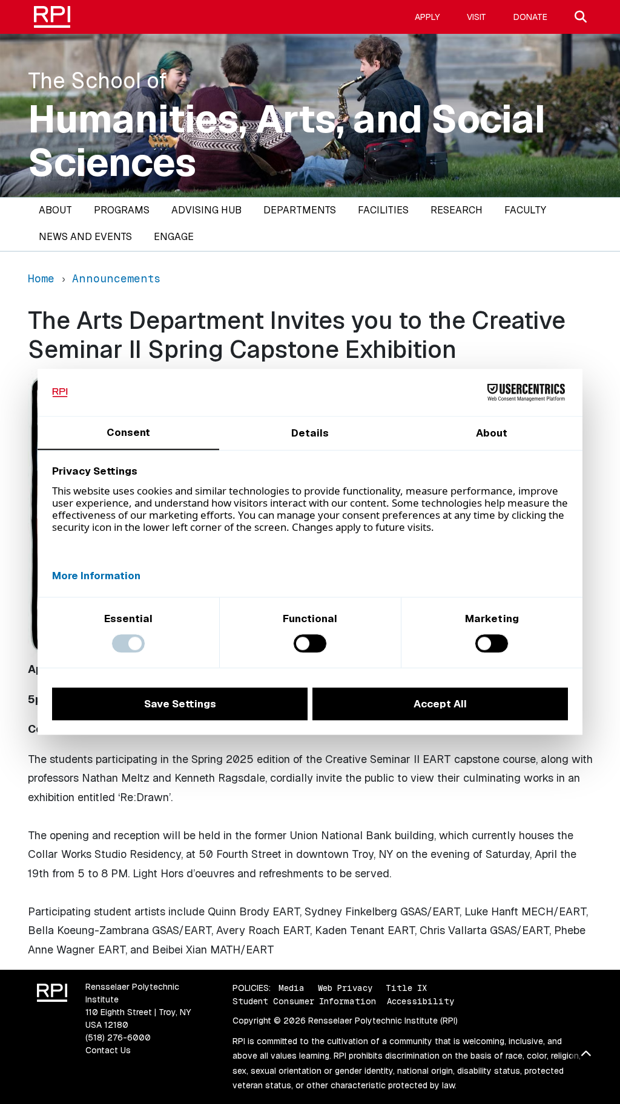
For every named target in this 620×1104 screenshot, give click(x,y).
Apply (427, 16)
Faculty (525, 210)
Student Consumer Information (304, 1001)
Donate (530, 16)
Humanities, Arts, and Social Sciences (287, 140)
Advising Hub (206, 210)
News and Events (85, 236)
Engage (174, 236)
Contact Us (108, 1050)
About (55, 210)
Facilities (383, 210)
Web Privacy (345, 987)
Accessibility (420, 1001)
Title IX (406, 987)
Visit (476, 16)
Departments (299, 210)
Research (456, 210)
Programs (122, 210)
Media (292, 987)
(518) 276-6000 (118, 1037)
